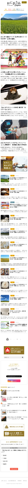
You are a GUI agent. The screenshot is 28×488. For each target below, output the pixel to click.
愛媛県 (4, 464)
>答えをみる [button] (14, 469)
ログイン (24, 2)
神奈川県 (5, 461)
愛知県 (4, 455)
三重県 (4, 458)
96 (17, 339)
